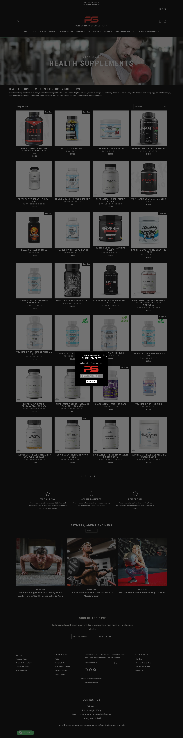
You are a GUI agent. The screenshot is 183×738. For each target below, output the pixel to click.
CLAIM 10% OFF (91, 381)
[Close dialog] (105, 355)
